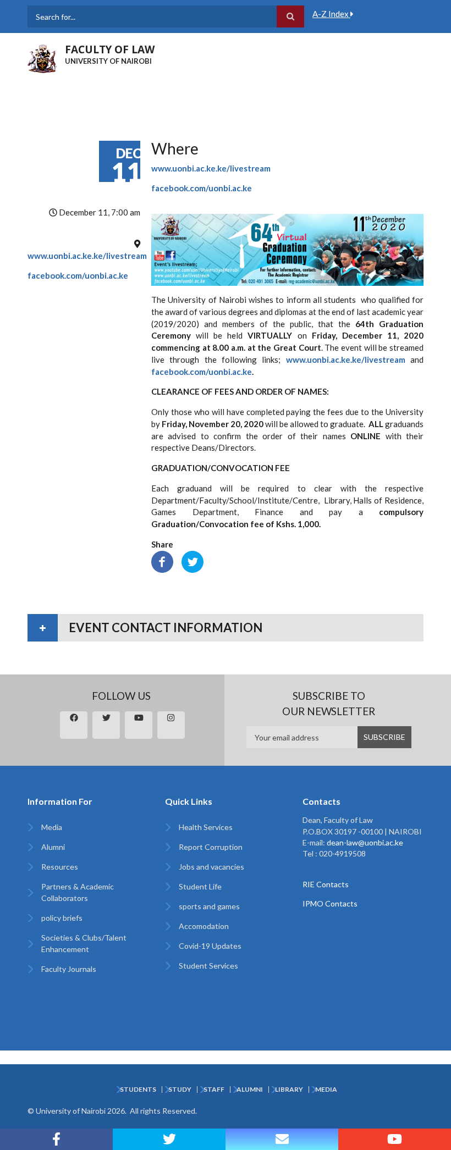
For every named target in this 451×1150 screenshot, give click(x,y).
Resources (59, 866)
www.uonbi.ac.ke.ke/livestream (87, 256)
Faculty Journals (68, 969)
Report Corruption (211, 847)
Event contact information (165, 627)
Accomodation (204, 926)
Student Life (200, 886)
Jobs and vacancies (211, 866)
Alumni (53, 847)
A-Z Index (331, 14)
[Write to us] (282, 1139)
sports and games (209, 906)
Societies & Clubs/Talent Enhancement (84, 943)
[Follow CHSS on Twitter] (169, 1139)
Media (51, 827)
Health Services (206, 827)
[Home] (42, 57)
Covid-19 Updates (210, 945)
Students (138, 1089)
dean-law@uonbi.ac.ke (365, 842)
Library (289, 1089)
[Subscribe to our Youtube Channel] (394, 1139)
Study (179, 1089)
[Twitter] (193, 561)
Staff (214, 1089)
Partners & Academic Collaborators (77, 892)
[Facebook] (162, 561)
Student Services (208, 965)
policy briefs (61, 917)
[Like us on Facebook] (56, 1139)
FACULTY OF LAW (110, 49)
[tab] (226, 628)
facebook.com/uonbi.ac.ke (78, 275)
